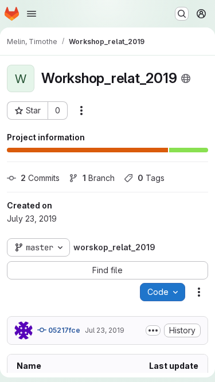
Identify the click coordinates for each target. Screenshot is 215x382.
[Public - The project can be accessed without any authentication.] (185, 78)
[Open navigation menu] (31, 14)
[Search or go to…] (182, 14)
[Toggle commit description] (153, 330)
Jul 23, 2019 (104, 330)
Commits (40, 178)
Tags (151, 178)
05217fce (63, 330)
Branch (99, 178)
